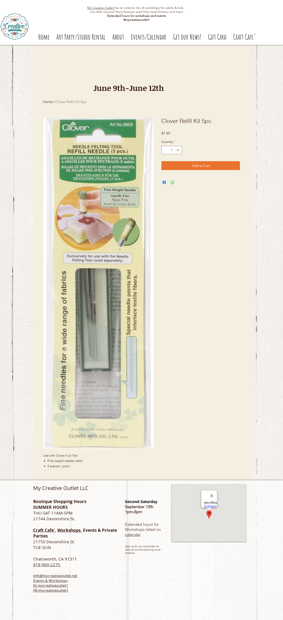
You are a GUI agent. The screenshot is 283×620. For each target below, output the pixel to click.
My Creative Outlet (101, 8)
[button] (81, 37)
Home (48, 102)
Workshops (68, 530)
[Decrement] (165, 150)
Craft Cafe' (44, 530)
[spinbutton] (172, 150)
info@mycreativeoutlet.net (55, 575)
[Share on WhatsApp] (172, 182)
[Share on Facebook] (164, 182)
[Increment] (178, 150)
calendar (133, 534)
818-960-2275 (47, 565)
